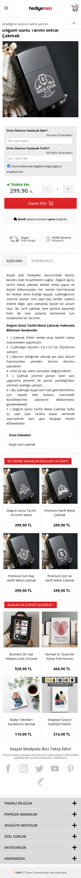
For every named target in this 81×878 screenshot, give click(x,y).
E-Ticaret (27, 872)
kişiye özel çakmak (22, 444)
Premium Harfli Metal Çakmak (59, 512)
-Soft (18, 872)
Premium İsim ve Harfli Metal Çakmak (59, 578)
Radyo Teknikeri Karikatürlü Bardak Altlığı (21, 722)
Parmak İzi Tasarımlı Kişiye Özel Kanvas (59, 656)
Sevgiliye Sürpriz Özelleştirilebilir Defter (60, 722)
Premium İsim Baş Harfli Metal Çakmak (21, 578)
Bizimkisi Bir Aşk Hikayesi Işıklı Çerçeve (21, 656)
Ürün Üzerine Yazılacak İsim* (26, 130)
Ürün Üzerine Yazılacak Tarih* (27, 148)
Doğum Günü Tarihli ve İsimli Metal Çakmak (21, 512)
